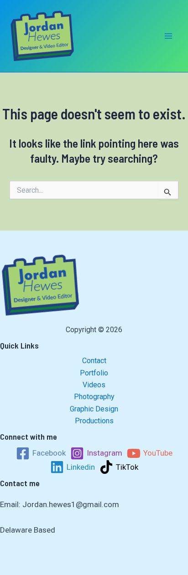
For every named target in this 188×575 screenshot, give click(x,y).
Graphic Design (94, 409)
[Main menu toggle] (168, 36)
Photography (94, 396)
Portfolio (94, 373)
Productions (94, 420)
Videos (94, 384)
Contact (94, 360)
